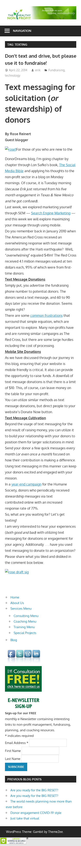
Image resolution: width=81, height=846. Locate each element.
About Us (17, 603)
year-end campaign (26, 484)
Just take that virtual (24, 818)
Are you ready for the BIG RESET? (34, 790)
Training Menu (24, 627)
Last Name (13, 759)
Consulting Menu (26, 616)
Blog (13, 640)
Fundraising (56, 70)
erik (37, 70)
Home (14, 597)
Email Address (16, 743)
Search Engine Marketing (50, 213)
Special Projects (25, 633)
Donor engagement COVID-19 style (35, 813)
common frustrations (46, 315)
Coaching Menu (25, 621)
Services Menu (21, 608)
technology (12, 75)
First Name (13, 751)
